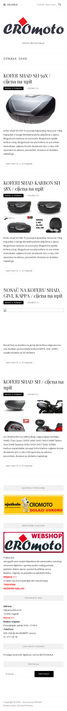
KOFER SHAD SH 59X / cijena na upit (27, 78)
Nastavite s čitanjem (19, 163)
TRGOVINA (9, 584)
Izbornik (12, 4)
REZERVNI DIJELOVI (13, 588)
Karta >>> (9, 617)
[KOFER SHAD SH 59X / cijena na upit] (33, 109)
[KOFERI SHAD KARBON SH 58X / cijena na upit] (33, 216)
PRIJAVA (7, 576)
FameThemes (26, 705)
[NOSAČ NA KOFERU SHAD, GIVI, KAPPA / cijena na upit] (33, 324)
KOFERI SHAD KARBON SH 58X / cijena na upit (31, 186)
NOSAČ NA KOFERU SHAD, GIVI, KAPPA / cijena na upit (32, 293)
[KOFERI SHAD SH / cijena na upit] (33, 415)
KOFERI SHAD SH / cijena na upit (33, 384)
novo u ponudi (13, 88)
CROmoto (33, 88)
